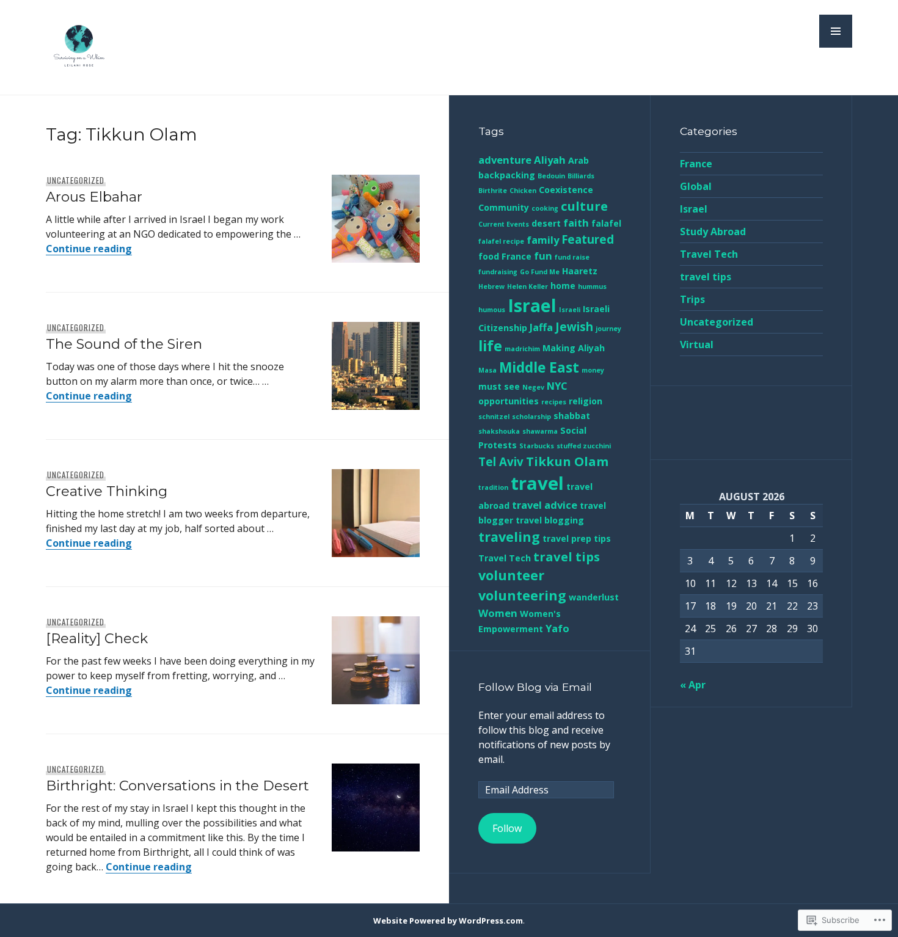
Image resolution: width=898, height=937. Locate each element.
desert (546, 223)
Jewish (574, 326)
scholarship (531, 416)
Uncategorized (75, 180)
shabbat (571, 415)
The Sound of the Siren (124, 343)
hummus (592, 286)
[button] (835, 31)
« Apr (693, 684)
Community (503, 207)
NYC (557, 386)
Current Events (503, 224)
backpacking (506, 175)
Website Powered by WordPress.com (448, 920)
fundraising (497, 272)
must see (499, 386)
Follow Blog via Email (535, 686)
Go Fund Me (540, 272)
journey (608, 328)
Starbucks (536, 446)
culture (584, 205)
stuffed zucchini (584, 446)
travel (537, 483)
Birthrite (492, 190)
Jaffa (541, 327)
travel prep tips (576, 538)
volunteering (522, 595)
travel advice (544, 505)
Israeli (569, 309)
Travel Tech (504, 558)
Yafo (557, 628)
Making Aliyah (573, 348)
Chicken (522, 190)
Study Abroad (713, 231)
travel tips (566, 556)
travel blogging (550, 520)
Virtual (697, 344)
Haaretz (579, 271)
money (593, 370)
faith (576, 223)
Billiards (581, 176)
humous (491, 309)
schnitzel (493, 416)
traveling (509, 536)
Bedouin (551, 176)
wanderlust (594, 597)
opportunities (508, 401)
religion (585, 401)
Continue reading (89, 248)
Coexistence (566, 189)
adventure (504, 160)
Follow (507, 828)
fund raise (572, 257)
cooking (544, 208)
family (543, 240)
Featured (587, 239)
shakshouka (499, 431)
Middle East (539, 367)
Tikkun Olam (567, 461)
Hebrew (491, 286)
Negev (533, 387)
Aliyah (550, 160)
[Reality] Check (97, 638)
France (516, 256)
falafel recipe (501, 241)
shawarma (540, 431)
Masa (487, 370)
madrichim (522, 349)
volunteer (511, 575)
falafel (606, 223)
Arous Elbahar (94, 196)
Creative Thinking (106, 491)
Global (696, 186)
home (562, 285)
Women (497, 613)
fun (543, 256)
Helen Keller (527, 286)
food (488, 256)
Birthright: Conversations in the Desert (177, 785)
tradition (493, 487)
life (490, 345)
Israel (532, 305)
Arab (578, 160)
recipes (553, 402)
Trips (692, 299)
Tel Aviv (501, 461)
